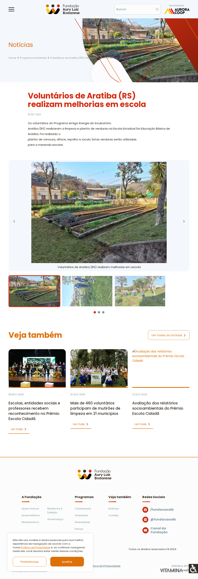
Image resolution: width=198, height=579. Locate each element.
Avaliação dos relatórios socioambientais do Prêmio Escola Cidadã (157, 408)
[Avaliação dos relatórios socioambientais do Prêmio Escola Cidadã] (160, 368)
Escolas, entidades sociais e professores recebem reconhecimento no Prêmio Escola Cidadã (34, 411)
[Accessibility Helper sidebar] (193, 568)
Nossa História (31, 515)
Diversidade (82, 522)
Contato (113, 515)
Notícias (113, 508)
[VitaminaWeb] (174, 570)
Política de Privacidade (35, 547)
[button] (11, 9)
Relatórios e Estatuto (54, 510)
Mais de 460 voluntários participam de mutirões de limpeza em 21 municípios (95, 408)
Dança (79, 529)
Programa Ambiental (33, 58)
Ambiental (81, 515)
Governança (55, 519)
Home (12, 58)
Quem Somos (30, 508)
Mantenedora (30, 522)
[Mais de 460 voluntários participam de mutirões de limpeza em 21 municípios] (99, 368)
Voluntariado (83, 508)
